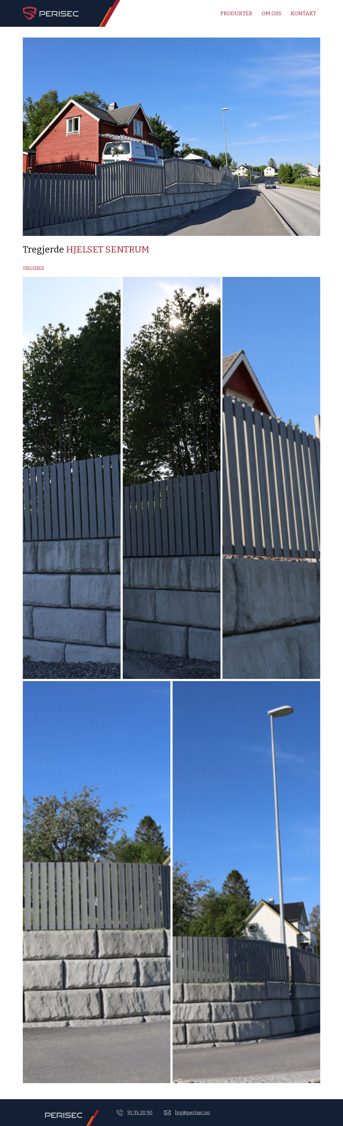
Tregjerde (33, 268)
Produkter (236, 13)
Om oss (271, 13)
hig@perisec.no (192, 1113)
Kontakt (303, 13)
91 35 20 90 (139, 1113)
